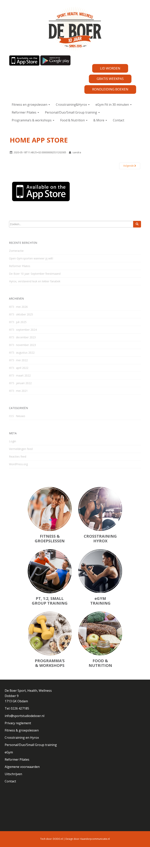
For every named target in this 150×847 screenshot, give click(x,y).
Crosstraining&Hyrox (72, 104)
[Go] (137, 224)
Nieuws (20, 416)
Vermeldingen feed (21, 449)
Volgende (128, 165)
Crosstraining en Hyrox (22, 737)
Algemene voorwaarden (22, 767)
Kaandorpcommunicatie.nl (95, 839)
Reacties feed (17, 456)
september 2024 (26, 329)
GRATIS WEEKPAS (110, 78)
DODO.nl (58, 839)
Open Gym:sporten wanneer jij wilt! (31, 258)
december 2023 (26, 337)
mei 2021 (22, 391)
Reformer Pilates (24, 112)
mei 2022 (22, 360)
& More (99, 120)
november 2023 (26, 345)
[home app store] (41, 190)
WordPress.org (18, 464)
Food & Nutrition (73, 120)
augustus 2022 (25, 352)
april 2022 (22, 368)
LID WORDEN (110, 68)
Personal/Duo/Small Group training (71, 112)
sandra (76, 152)
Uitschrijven (13, 774)
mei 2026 (22, 307)
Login (12, 441)
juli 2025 (21, 322)
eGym (9, 752)
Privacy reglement (18, 723)
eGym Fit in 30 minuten (113, 104)
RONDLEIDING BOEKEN (110, 89)
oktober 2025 (24, 314)
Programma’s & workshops (32, 120)
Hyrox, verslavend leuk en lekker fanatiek (34, 281)
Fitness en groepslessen (30, 104)
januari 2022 (24, 383)
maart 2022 (23, 375)
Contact (118, 120)
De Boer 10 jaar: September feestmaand (35, 273)
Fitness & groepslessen (22, 730)
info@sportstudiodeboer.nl (24, 716)
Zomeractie (16, 251)
